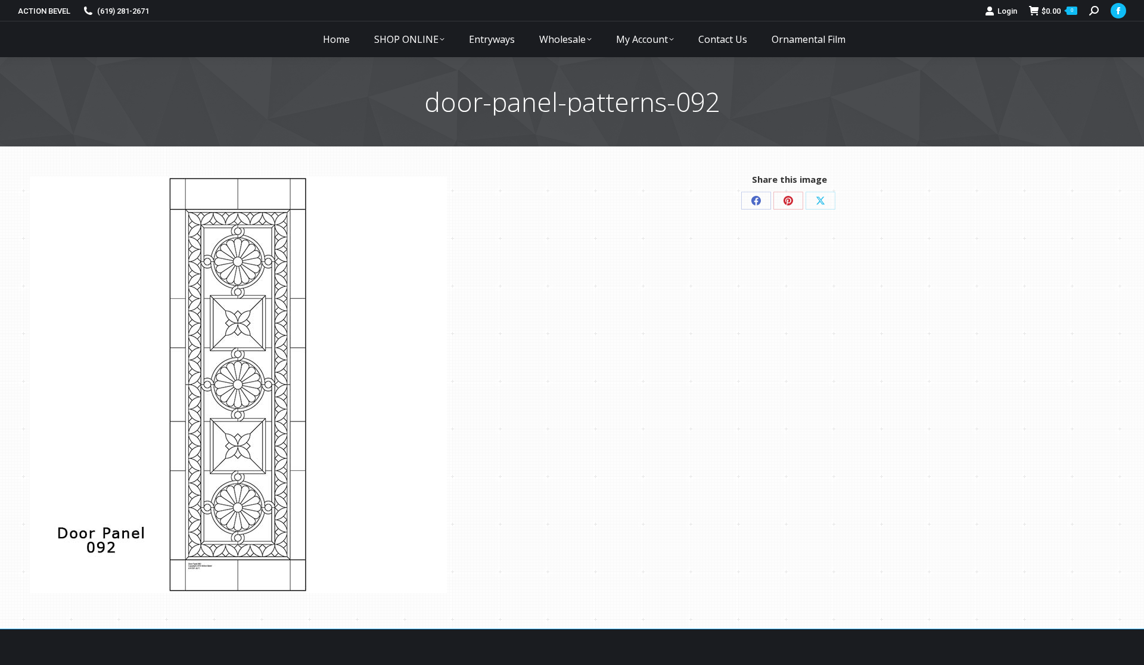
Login (1007, 11)
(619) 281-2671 (123, 11)
